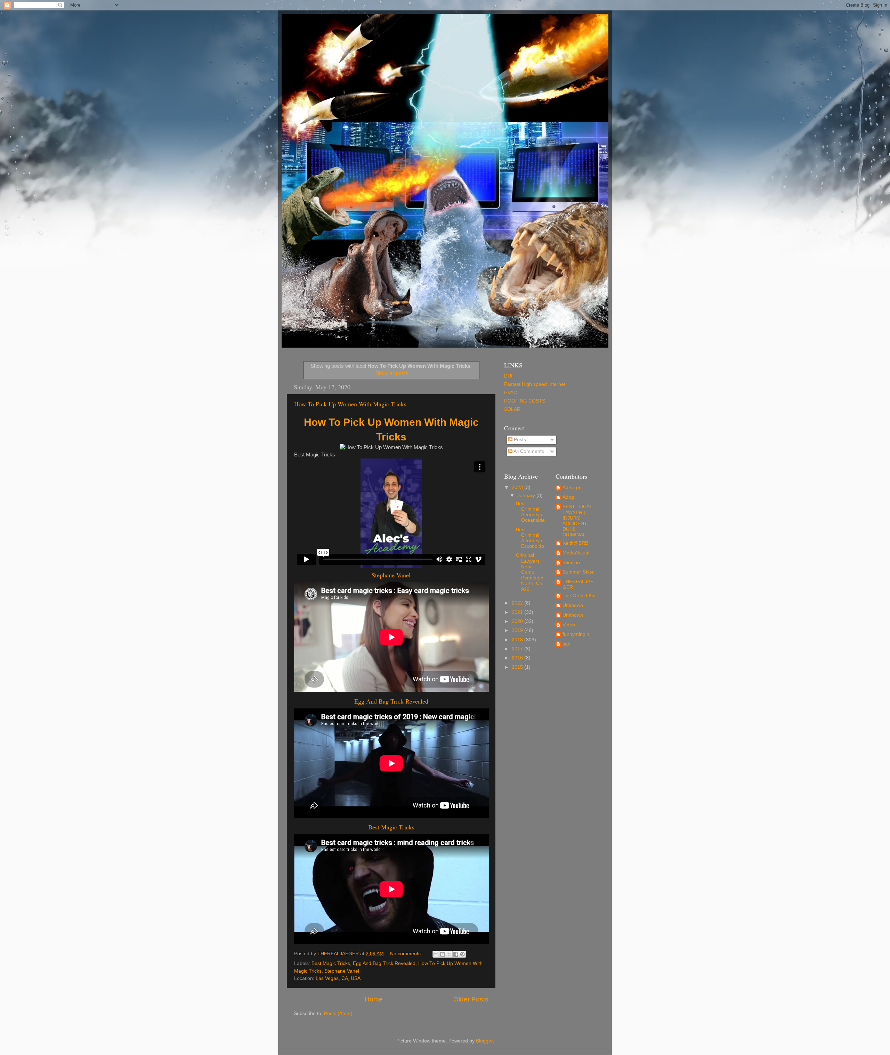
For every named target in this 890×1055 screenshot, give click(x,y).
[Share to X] (449, 954)
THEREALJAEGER (578, 584)
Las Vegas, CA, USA (338, 978)
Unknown (573, 605)
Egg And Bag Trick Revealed (391, 701)
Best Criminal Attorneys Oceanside (530, 512)
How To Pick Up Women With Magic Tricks (350, 404)
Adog (568, 497)
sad (567, 644)
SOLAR (512, 409)
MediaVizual (576, 552)
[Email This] (435, 954)
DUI (508, 376)
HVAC (510, 392)
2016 (518, 657)
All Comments (528, 451)
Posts (519, 439)
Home (374, 999)
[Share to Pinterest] (462, 954)
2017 (518, 648)
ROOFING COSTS (524, 401)
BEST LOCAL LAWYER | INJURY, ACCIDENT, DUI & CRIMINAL (577, 520)
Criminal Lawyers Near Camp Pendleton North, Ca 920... (529, 572)
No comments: (406, 953)
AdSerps (572, 487)
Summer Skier (578, 572)
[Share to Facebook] (455, 954)
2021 (518, 612)
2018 (518, 639)
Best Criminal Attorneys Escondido (530, 538)
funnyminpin (576, 634)
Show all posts (391, 373)
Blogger (484, 1041)
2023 (518, 487)
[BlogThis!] (442, 954)
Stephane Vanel (391, 575)
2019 (518, 630)
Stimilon (571, 562)
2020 (518, 621)
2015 (518, 667)
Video (569, 624)
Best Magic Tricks (391, 827)
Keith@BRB (575, 543)
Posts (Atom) (338, 1013)
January (526, 495)
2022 (518, 603)
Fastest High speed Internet (534, 384)
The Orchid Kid (579, 595)
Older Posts (470, 999)
